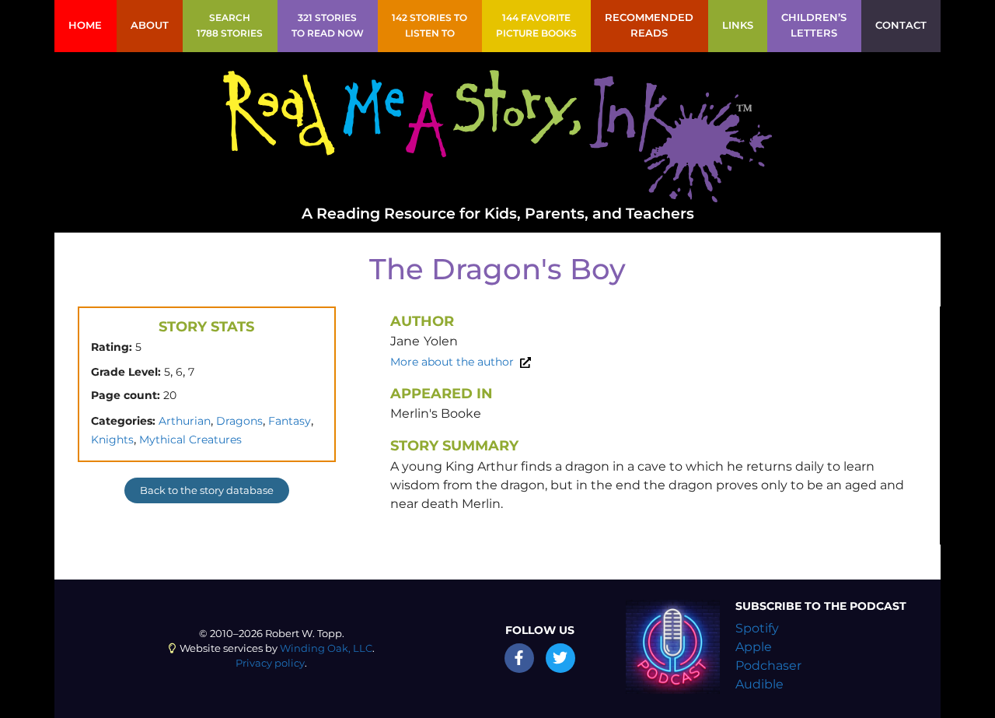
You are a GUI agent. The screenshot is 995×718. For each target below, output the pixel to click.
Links (737, 25)
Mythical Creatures (190, 440)
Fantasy (289, 421)
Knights (112, 440)
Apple (753, 646)
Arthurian (185, 421)
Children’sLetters (814, 25)
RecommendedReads (649, 25)
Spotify (757, 628)
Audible (759, 684)
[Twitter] (560, 658)
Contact (901, 25)
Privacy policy (270, 663)
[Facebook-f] (519, 658)
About (150, 25)
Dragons (239, 421)
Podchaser (768, 665)
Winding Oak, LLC (326, 648)
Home (85, 25)
